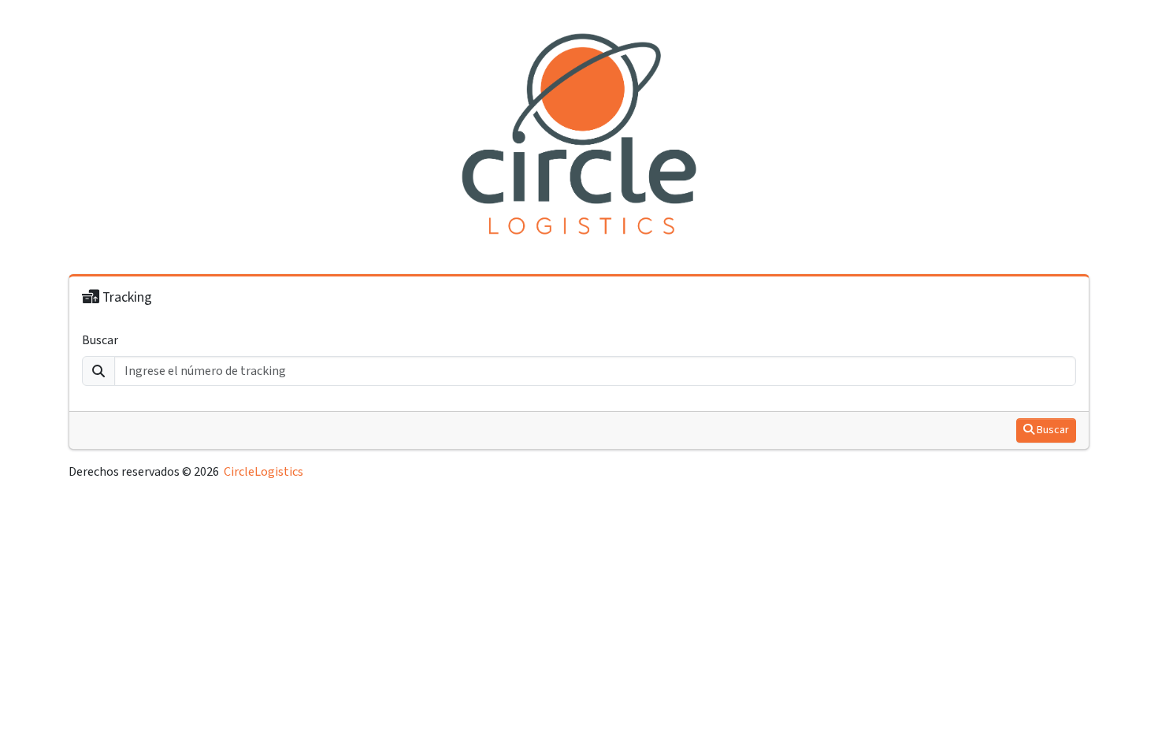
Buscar (100, 340)
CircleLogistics (263, 471)
